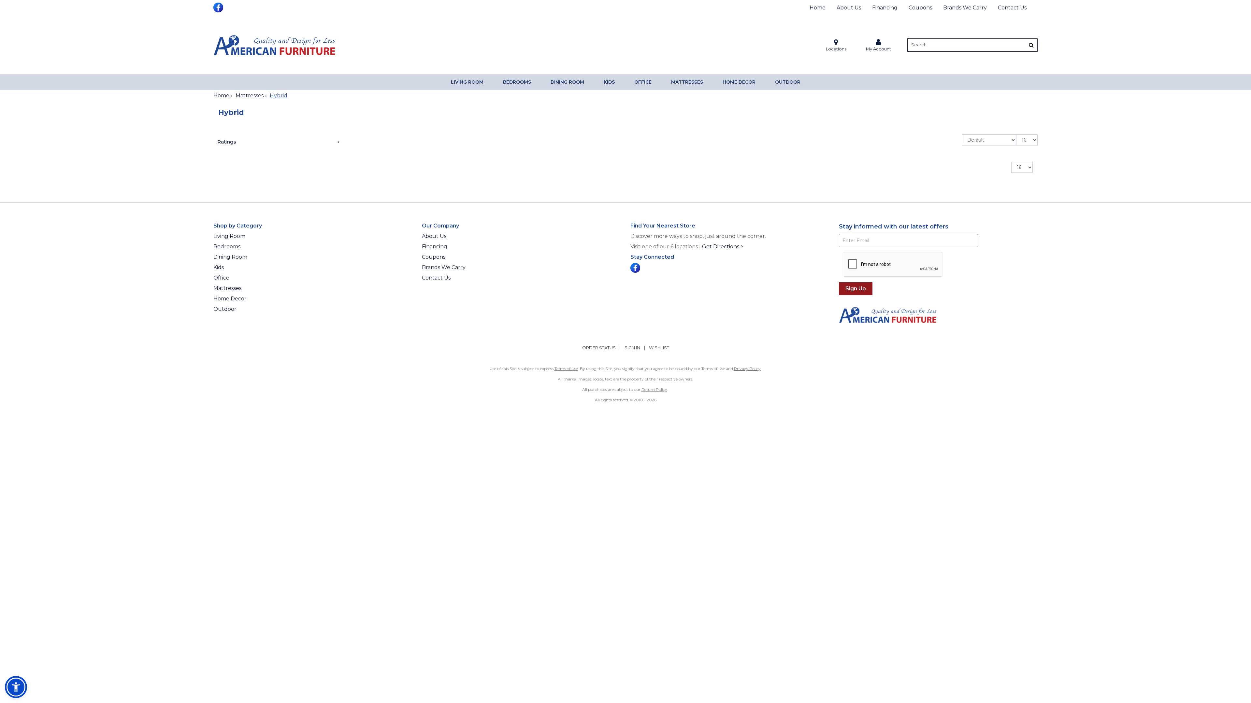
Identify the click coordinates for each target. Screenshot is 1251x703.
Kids (609, 82)
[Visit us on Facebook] (219, 6)
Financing (885, 8)
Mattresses (687, 82)
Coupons (920, 8)
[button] (878, 45)
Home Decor (739, 82)
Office (643, 82)
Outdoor (787, 82)
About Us (849, 8)
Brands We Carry (965, 8)
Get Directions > (722, 246)
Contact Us (1012, 8)
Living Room (467, 82)
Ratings (226, 142)
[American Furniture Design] (274, 45)
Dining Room (567, 82)
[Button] (1031, 45)
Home (818, 8)
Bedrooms (517, 82)
